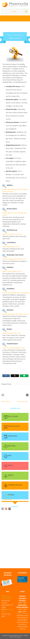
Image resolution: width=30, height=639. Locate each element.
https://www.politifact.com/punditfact (15, 293)
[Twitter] (9, 509)
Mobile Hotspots (6, 401)
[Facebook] (3, 509)
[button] (3, 395)
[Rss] (6, 509)
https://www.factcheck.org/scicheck (15, 314)
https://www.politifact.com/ (12, 271)
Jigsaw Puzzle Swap (22, 401)
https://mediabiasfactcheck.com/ (14, 259)
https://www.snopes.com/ (11, 333)
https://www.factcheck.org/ (12, 234)
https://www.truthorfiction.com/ (13, 348)
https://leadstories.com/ (11, 246)
